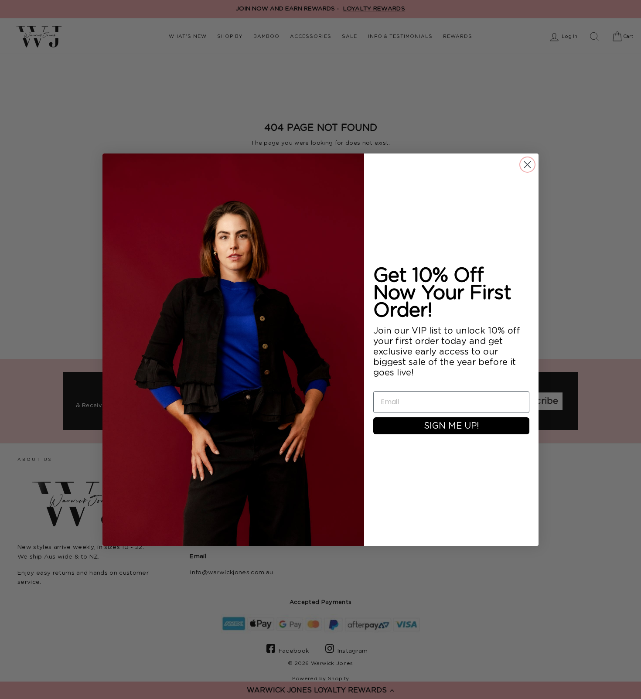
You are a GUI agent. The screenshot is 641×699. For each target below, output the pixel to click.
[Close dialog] (527, 164)
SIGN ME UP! (451, 426)
